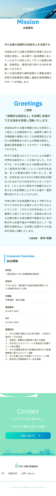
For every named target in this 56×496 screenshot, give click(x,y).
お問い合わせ (27, 473)
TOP (2, 473)
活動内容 (12, 473)
